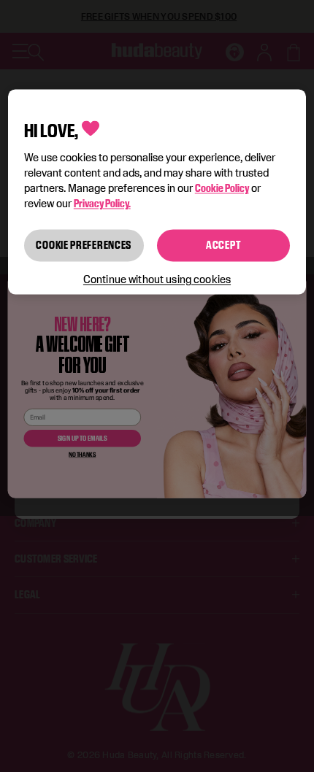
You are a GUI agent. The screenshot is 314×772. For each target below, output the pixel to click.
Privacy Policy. (102, 204)
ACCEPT (223, 245)
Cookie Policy (222, 188)
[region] (157, 191)
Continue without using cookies (157, 279)
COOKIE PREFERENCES (83, 245)
